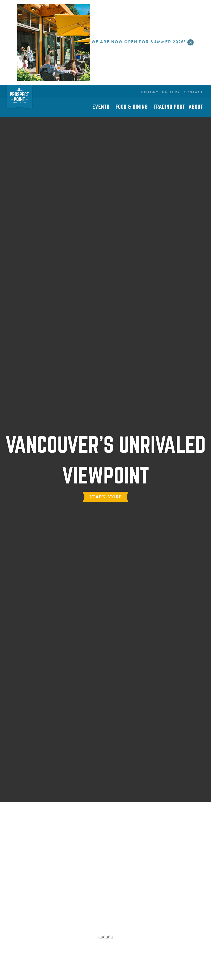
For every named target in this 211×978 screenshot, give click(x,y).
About (196, 106)
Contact (193, 92)
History (150, 92)
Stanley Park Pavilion (19, 97)
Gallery (171, 92)
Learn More (105, 496)
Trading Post (169, 106)
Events (101, 106)
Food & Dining (132, 106)
